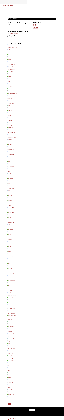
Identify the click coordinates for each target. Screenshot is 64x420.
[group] (12, 19)
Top (8, 419)
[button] (9, 19)
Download (35, 27)
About (10, 0)
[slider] (36, 18)
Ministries (19, 0)
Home (3, 0)
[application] (32, 19)
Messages (6, 0)
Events (14, 0)
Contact (24, 0)
